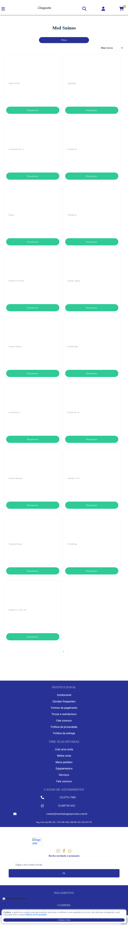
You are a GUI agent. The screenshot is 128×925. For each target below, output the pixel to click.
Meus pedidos (64, 762)
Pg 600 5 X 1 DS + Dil (17, 610)
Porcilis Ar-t (72, 215)
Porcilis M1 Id (14, 412)
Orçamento (32, 110)
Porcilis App (72, 544)
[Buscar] (84, 8)
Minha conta (64, 755)
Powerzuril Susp (15, 544)
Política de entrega (64, 733)
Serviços (64, 774)
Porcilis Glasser (15, 347)
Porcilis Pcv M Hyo (16, 281)
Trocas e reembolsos (64, 714)
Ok (63, 873)
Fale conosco (64, 720)
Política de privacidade (64, 727)
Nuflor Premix (14, 83)
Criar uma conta (64, 749)
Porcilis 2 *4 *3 (73, 478)
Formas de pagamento (64, 707)
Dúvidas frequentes (64, 701)
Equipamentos (64, 768)
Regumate (72, 83)
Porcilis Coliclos (74, 281)
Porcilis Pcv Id (73, 412)
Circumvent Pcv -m (16, 149)
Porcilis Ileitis (73, 347)
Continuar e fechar (64, 920)
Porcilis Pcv (72, 149)
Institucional (64, 695)
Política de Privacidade (35, 915)
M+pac (11, 215)
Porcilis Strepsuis (16, 478)
